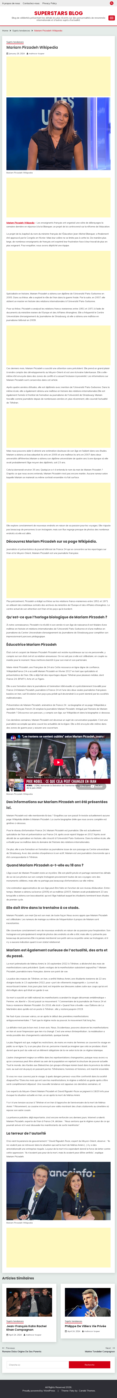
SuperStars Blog (58, 13)
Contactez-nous (31, 3)
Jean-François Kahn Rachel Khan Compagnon (26, 1328)
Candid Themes (87, 1390)
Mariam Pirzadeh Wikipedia (20, 222)
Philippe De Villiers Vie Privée (85, 1326)
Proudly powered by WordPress (39, 1390)
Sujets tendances (15, 42)
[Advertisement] (58, 76)
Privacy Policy (49, 3)
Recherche (89, 1364)
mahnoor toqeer (36, 53)
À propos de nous (11, 3)
